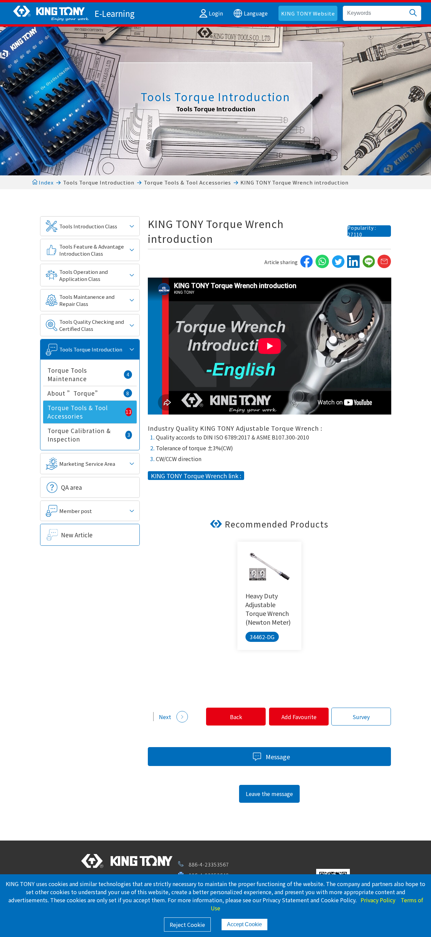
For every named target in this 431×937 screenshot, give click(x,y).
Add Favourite (299, 717)
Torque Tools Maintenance (88, 374)
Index (45, 182)
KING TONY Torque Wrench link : (196, 475)
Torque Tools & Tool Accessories (187, 182)
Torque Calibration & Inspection (88, 434)
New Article (77, 535)
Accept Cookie (244, 924)
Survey (361, 717)
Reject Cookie (187, 924)
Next (165, 717)
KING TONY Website (308, 13)
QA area (71, 487)
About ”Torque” (88, 393)
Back (236, 717)
